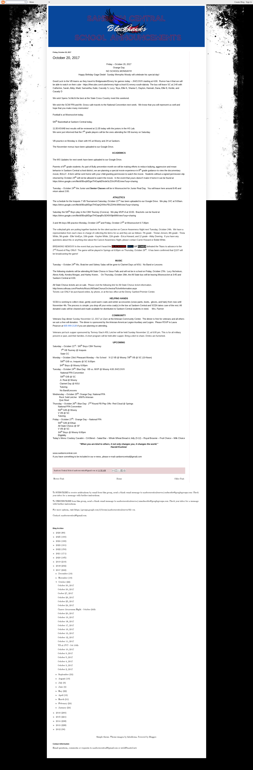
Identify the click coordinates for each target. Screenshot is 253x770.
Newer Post (58, 479)
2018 (58, 566)
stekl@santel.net (129, 748)
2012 (58, 729)
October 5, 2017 (65, 657)
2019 (58, 562)
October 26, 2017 (66, 598)
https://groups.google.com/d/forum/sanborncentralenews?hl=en (104, 510)
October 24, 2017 (66, 605)
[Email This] (113, 470)
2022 (58, 549)
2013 (58, 725)
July (60, 683)
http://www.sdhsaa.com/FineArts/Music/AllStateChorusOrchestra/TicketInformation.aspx (95, 288)
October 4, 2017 (65, 662)
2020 (58, 558)
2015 (58, 717)
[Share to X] (118, 470)
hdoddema (132, 737)
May (60, 691)
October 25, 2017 (66, 602)
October (62, 582)
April (61, 695)
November (63, 578)
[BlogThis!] (116, 470)
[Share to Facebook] (121, 470)
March (61, 699)
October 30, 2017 (66, 586)
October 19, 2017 (66, 617)
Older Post (179, 479)
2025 (58, 537)
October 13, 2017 (66, 633)
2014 (58, 721)
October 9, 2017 (65, 653)
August (62, 679)
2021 (58, 554)
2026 (58, 533)
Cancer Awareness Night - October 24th (76, 610)
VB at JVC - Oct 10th (68, 645)
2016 (58, 713)
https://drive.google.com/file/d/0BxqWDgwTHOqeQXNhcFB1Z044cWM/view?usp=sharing (96, 204)
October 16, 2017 (66, 629)
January (62, 708)
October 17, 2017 (66, 626)
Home (119, 479)
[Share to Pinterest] (124, 470)
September (63, 675)
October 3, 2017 (65, 665)
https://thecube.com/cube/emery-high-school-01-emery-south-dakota (116, 84)
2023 (58, 545)
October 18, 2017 (66, 622)
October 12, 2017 (66, 638)
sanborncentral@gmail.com (129, 456)
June (61, 687)
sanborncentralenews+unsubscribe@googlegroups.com (142, 501)
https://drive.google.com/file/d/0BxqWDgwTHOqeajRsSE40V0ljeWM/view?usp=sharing (94, 215)
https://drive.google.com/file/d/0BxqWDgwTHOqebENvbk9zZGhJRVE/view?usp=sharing (95, 181)
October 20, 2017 (66, 614)
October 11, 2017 (66, 641)
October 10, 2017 (66, 650)
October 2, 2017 (65, 669)
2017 (58, 570)
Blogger (152, 737)
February (63, 704)
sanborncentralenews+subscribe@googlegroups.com (167, 493)
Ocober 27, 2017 (65, 593)
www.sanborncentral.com (65, 453)
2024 (58, 541)
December (63, 574)
